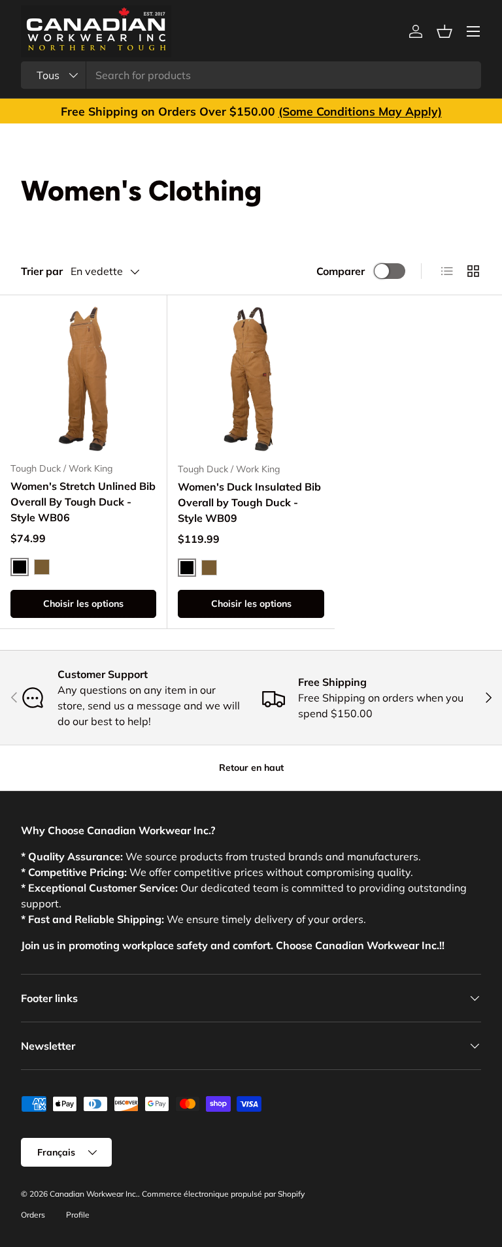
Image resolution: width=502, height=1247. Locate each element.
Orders (33, 1215)
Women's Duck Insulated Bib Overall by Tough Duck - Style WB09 (249, 502)
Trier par (42, 271)
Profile (78, 1215)
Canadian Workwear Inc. (94, 1194)
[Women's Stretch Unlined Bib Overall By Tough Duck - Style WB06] (83, 378)
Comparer (340, 271)
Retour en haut (251, 767)
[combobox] (251, 75)
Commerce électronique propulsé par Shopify (223, 1194)
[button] (444, 31)
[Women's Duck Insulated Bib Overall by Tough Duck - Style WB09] (251, 379)
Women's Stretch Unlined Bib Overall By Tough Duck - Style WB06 (83, 501)
